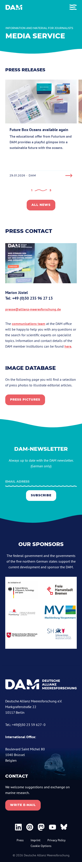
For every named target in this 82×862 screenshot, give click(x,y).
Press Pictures (25, 399)
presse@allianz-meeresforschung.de (33, 309)
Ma (7, 292)
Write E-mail (23, 805)
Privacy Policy (56, 840)
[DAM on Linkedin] (18, 827)
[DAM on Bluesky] (63, 827)
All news (41, 205)
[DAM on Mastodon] (41, 827)
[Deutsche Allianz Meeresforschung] (13, 7)
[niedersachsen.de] (22, 635)
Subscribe (41, 495)
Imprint (35, 840)
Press (20, 840)
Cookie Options (41, 846)
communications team (28, 323)
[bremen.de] (60, 589)
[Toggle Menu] (73, 7)
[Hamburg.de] (22, 612)
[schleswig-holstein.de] (60, 635)
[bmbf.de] (22, 590)
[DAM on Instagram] (29, 827)
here (68, 346)
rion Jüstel (19, 292)
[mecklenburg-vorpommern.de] (60, 612)
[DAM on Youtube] (52, 827)
